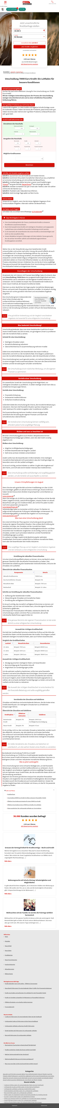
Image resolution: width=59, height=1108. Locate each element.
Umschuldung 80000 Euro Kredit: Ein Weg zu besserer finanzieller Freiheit (26, 798)
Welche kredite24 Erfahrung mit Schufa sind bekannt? (19, 1059)
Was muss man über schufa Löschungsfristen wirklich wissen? (21, 1064)
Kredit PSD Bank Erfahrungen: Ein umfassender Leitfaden (20, 1100)
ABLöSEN (5, 1074)
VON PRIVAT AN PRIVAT (31, 1080)
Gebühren (42, 715)
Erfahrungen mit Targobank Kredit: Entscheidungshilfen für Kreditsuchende (25, 1095)
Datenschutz (44, 1105)
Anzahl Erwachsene (38, 146)
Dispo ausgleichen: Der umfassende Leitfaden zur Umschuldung (24, 808)
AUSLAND (18, 1074)
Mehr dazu (8, 861)
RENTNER (24, 1078)
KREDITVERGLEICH (13, 1076)
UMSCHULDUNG (11, 1080)
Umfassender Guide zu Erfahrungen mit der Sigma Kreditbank (21, 1021)
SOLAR (5, 1080)
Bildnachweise (9, 974)
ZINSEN (40, 1080)
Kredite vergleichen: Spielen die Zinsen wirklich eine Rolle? (20, 1050)
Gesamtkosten (45, 643)
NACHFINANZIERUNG (42, 1076)
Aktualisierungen (9, 969)
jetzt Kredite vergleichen (29, 47)
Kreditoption (9, 715)
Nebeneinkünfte (32, 131)
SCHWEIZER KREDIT (47, 1078)
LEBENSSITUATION (31, 1076)
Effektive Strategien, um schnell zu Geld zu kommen (18, 1002)
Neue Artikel (8, 946)
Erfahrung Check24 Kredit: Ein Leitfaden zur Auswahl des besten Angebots (25, 1098)
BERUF (24, 1074)
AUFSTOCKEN (12, 1074)
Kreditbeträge (9, 955)
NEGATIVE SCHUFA (8, 1078)
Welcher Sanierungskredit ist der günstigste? (17, 1054)
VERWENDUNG (20, 1080)
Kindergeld (31, 126)
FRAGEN (44, 1074)
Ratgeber (7, 941)
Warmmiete (16, 141)
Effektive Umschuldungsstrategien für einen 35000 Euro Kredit (23, 801)
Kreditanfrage (11, 794)
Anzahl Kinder (27, 146)
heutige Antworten (10, 964)
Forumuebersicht (9, 1007)
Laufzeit (8, 643)
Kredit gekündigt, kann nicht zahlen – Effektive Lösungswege (21, 983)
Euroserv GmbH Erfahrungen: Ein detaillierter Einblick (19, 1096)
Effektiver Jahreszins (22, 714)
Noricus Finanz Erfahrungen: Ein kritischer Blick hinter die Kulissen (23, 1102)
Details (45, 572)
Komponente (18, 572)
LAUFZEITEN (21, 1076)
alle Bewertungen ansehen (29, 64)
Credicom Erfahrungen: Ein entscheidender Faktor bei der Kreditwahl (23, 1017)
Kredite (25, 141)
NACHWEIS (51, 1076)
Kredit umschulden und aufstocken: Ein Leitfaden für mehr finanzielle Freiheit (25, 993)
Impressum (14, 1105)
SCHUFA (30, 1078)
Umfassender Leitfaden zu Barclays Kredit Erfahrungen (19, 1026)
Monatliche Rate (23, 643)
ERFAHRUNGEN (33, 1074)
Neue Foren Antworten (11, 960)
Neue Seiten (8, 950)
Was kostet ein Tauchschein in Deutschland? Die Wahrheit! (20, 1045)
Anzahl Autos (16, 146)
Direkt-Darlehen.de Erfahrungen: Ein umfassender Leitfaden (21, 1030)
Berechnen (29, 165)
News (6, 936)
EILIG (27, 1074)
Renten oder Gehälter (18, 126)
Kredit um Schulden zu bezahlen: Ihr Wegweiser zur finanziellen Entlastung (24, 997)
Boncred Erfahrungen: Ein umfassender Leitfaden (18, 1035)
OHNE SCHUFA (17, 1078)
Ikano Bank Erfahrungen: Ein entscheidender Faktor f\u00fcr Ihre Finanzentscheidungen (28, 988)
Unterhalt (16, 131)
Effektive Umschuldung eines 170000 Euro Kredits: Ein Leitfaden (24, 805)
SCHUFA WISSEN (37, 1078)
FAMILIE (40, 1074)
